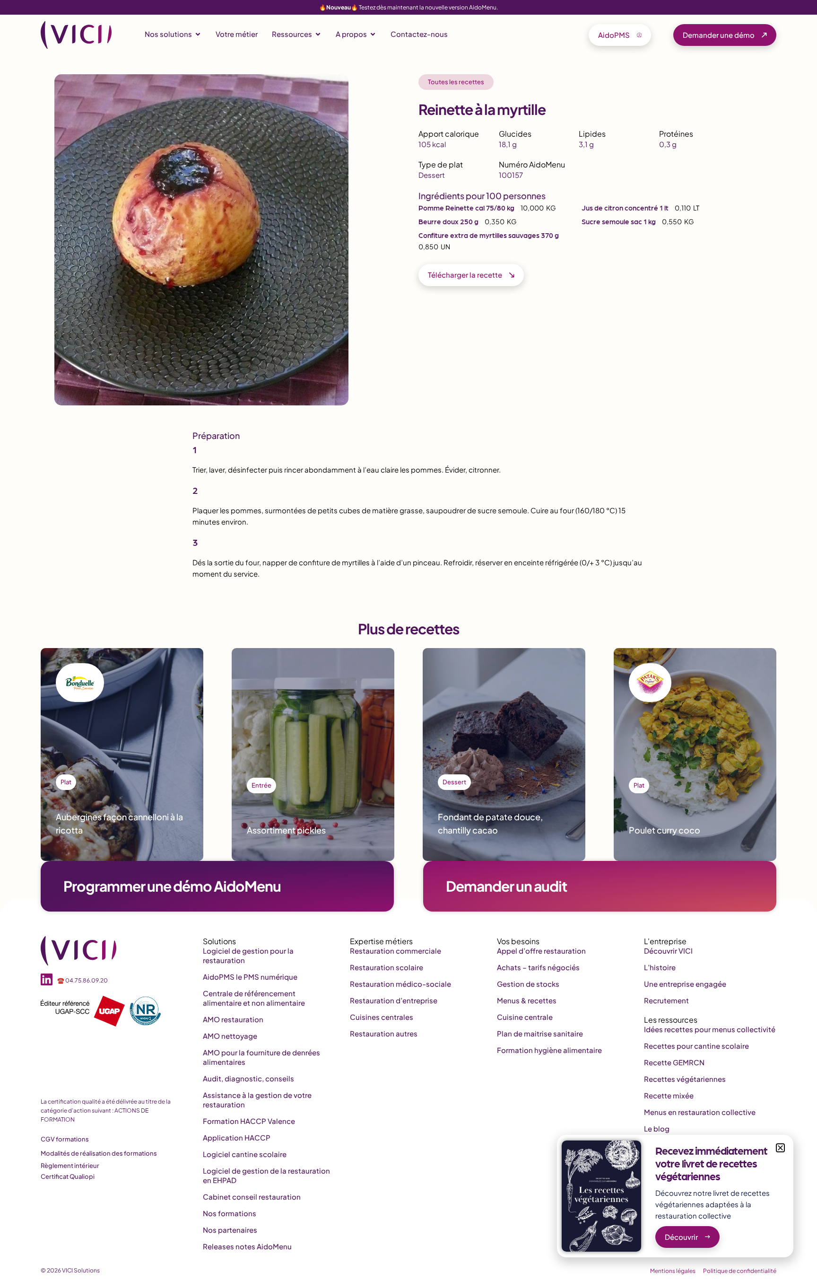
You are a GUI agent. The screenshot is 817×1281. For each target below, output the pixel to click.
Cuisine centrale (525, 1016)
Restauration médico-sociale (400, 983)
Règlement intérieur (70, 1165)
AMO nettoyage (230, 1035)
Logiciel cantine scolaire (245, 1153)
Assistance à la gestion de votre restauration (257, 1099)
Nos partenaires (230, 1229)
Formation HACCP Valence (249, 1120)
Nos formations (229, 1213)
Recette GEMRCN (674, 1062)
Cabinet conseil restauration (252, 1196)
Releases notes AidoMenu (247, 1246)
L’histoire (660, 967)
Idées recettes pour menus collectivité (709, 1029)
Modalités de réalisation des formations (99, 1153)
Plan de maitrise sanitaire (540, 1033)
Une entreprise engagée (685, 983)
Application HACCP (236, 1137)
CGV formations (65, 1139)
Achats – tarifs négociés (538, 967)
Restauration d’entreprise (393, 1000)
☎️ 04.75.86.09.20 (82, 980)
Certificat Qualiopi (68, 1176)
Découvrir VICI (668, 950)
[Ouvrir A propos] (372, 34)
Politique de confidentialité (739, 1270)
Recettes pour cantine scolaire (696, 1045)
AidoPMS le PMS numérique (250, 976)
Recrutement (666, 1000)
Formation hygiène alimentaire (549, 1049)
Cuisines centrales (381, 1016)
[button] (780, 1147)
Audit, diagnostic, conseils (248, 1078)
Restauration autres (383, 1033)
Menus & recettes (526, 1000)
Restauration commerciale (395, 950)
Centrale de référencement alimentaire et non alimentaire (254, 998)
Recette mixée (669, 1095)
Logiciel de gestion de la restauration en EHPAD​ (266, 1175)
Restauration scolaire (386, 967)
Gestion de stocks (528, 983)
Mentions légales (672, 1270)
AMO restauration (233, 1019)
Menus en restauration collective (700, 1111)
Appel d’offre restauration (541, 950)
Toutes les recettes (456, 82)
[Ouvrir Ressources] (318, 34)
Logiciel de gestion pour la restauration (248, 955)
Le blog (656, 1128)
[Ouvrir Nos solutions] (197, 34)
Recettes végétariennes (685, 1078)
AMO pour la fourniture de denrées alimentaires (261, 1057)
